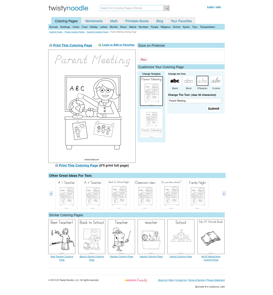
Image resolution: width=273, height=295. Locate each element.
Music (123, 27)
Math (114, 20)
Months (114, 27)
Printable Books (137, 20)
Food (84, 27)
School (176, 27)
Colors (76, 27)
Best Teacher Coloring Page (62, 258)
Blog (159, 20)
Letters (104, 27)
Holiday (94, 27)
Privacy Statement (216, 279)
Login (210, 7)
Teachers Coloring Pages (97, 32)
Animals (53, 27)
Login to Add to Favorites (118, 45)
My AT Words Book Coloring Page (211, 258)
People (154, 27)
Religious (165, 27)
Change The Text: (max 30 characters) (192, 95)
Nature (132, 27)
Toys (194, 27)
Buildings (65, 27)
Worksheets (94, 20)
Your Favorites (181, 20)
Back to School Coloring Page (92, 258)
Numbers (143, 27)
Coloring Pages (66, 20)
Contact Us (180, 279)
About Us (162, 279)
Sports (186, 27)
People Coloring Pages (74, 32)
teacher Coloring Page (151, 256)
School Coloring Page (181, 256)
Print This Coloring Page (72, 45)
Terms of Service (196, 279)
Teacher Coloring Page (121, 256)
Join (218, 7)
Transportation (207, 27)
